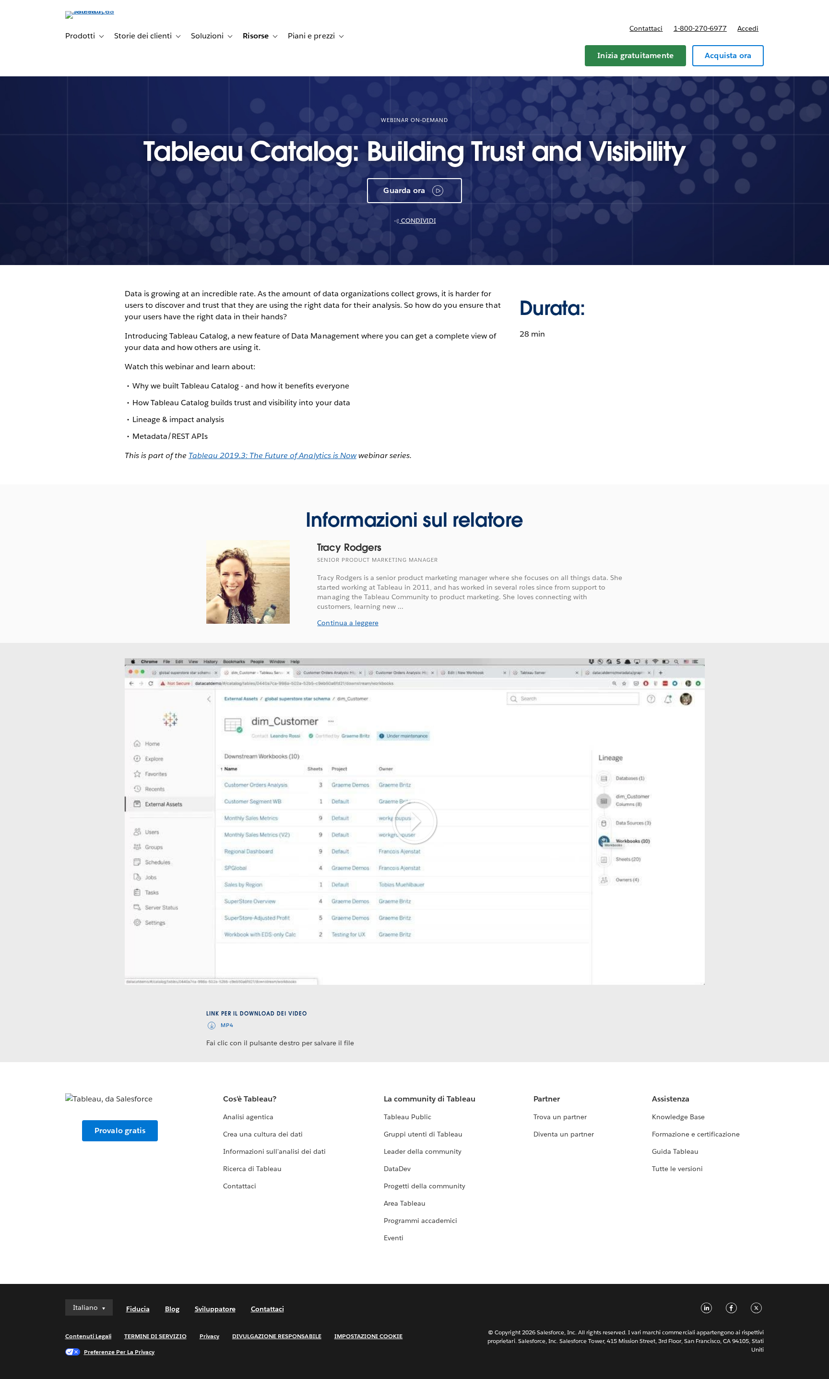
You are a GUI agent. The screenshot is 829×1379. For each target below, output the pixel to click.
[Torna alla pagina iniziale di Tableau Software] (106, 11)
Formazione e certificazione (696, 1134)
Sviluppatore (215, 1309)
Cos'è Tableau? (249, 1099)
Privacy (209, 1336)
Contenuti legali (88, 1336)
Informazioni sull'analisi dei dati (274, 1151)
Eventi (393, 1238)
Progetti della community (424, 1186)
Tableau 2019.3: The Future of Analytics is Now (272, 455)
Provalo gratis (120, 1130)
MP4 (227, 1025)
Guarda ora (404, 190)
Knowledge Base (678, 1117)
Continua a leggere (347, 622)
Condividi (418, 221)
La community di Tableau (429, 1099)
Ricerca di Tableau (252, 1168)
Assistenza (670, 1099)
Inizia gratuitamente (635, 55)
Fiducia (138, 1309)
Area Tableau (405, 1203)
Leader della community (423, 1151)
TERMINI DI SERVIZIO (155, 1336)
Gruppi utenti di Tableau (423, 1134)
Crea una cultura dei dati (263, 1134)
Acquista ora (728, 55)
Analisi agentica (248, 1117)
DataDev (397, 1168)
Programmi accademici (420, 1220)
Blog (172, 1309)
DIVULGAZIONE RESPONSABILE (276, 1336)
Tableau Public (407, 1117)
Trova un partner (560, 1117)
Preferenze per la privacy (119, 1352)
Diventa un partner (563, 1134)
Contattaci (646, 28)
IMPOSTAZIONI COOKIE (368, 1336)
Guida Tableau (675, 1151)
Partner (546, 1099)
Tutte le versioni (677, 1168)
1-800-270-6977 (700, 28)
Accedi (747, 28)
